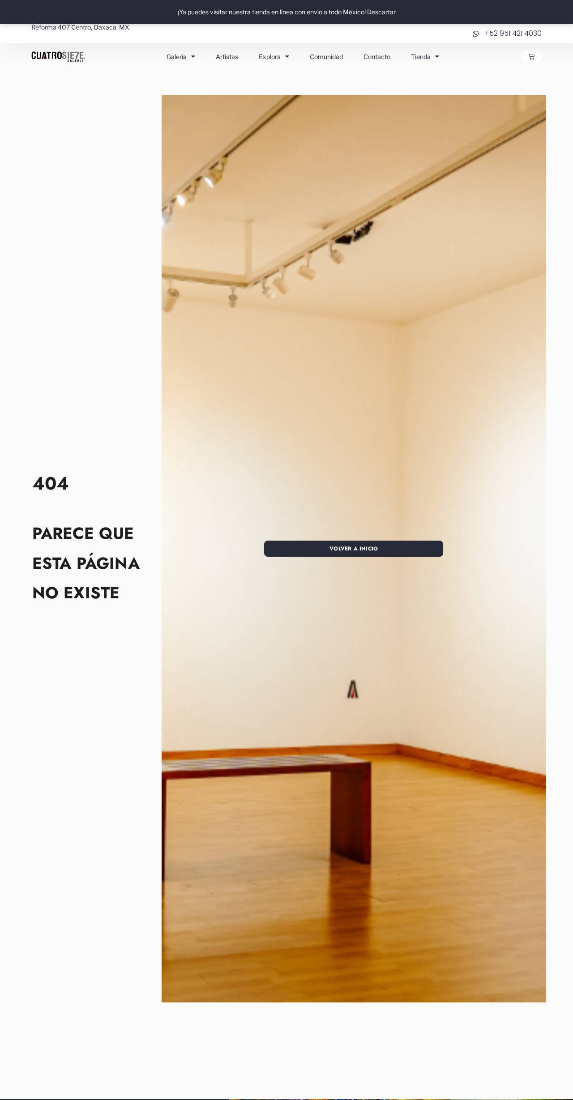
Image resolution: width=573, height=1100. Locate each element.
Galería (177, 56)
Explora (270, 56)
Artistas (227, 56)
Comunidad (326, 56)
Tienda (421, 56)
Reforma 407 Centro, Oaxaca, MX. (81, 27)
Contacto (376, 56)
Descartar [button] (381, 12)
